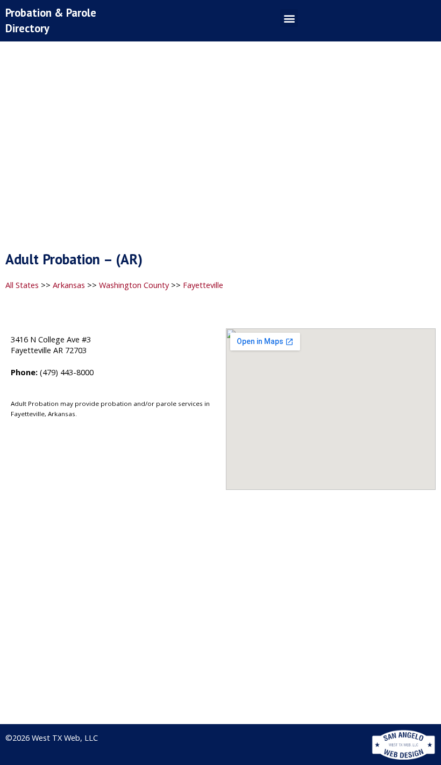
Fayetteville (203, 284)
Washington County (134, 284)
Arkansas (69, 284)
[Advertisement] (220, 149)
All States (22, 284)
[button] (289, 18)
